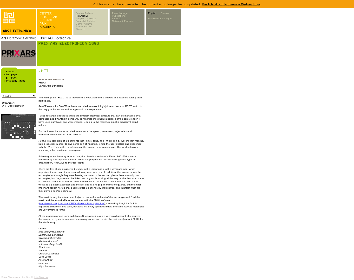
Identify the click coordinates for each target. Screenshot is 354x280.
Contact (80, 29)
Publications (118, 15)
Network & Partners (122, 21)
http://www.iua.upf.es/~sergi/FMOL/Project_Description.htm (71, 203)
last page (11, 74)
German (165, 13)
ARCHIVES (47, 27)
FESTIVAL (46, 20)
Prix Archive (82, 15)
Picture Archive (84, 26)
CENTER (46, 13)
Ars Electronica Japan (160, 18)
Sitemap (116, 18)
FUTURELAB (48, 17)
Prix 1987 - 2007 (15, 81)
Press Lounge (120, 13)
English (152, 13)
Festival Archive (84, 13)
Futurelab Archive (85, 21)
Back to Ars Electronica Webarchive (231, 4)
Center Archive (84, 23)
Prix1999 (11, 78)
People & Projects (86, 18)
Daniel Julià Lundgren (51, 85)
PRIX (43, 23)
